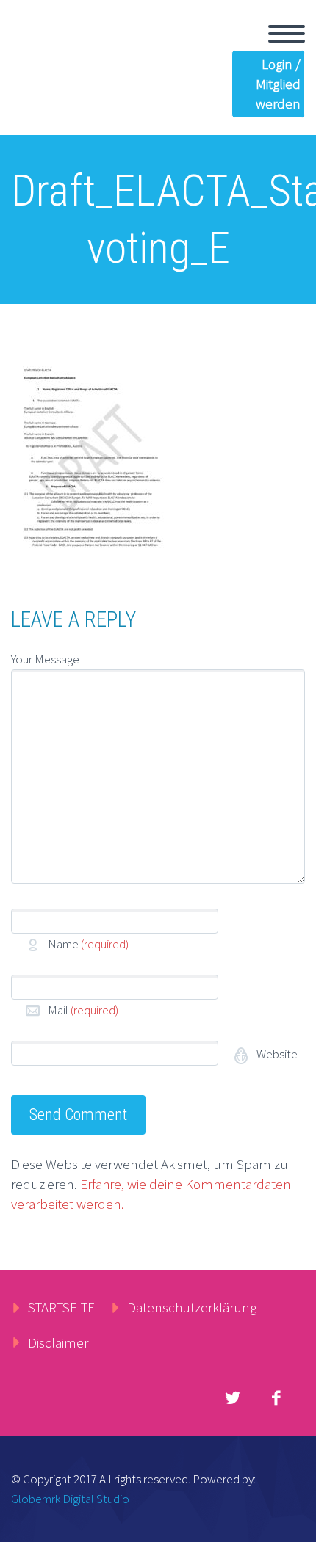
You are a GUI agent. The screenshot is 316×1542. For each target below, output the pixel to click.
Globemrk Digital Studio (70, 1499)
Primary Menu (286, 34)
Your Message (45, 659)
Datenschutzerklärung (191, 1307)
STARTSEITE (61, 1307)
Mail (83, 1010)
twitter (232, 1398)
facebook (276, 1398)
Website (276, 1054)
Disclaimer (58, 1342)
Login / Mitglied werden (278, 83)
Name (88, 944)
